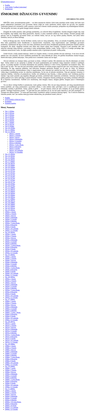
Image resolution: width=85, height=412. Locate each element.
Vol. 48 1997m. (10, 322)
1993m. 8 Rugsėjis (11, 247)
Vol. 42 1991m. (10, 208)
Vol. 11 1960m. (10, 130)
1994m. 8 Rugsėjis (11, 270)
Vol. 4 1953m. (9, 117)
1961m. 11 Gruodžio (16, 152)
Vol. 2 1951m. (9, 113)
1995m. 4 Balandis (11, 284)
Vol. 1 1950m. (9, 111)
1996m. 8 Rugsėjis (11, 314)
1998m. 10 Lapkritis (11, 363)
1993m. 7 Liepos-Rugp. (13, 245)
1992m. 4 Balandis (11, 217)
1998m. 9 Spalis (10, 361)
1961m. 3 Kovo (14, 137)
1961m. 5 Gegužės (15, 141)
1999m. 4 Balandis (11, 374)
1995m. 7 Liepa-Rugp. (12, 290)
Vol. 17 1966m (10, 161)
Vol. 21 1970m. (10, 169)
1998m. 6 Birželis (11, 355)
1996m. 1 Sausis (10, 301)
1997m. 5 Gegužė (11, 331)
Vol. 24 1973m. (10, 175)
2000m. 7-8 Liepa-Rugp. (13, 402)
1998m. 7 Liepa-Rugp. (12, 357)
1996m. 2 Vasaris (10, 303)
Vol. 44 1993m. (10, 232)
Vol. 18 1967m (10, 163)
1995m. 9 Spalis (10, 294)
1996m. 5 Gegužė (11, 309)
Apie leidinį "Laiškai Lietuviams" (16, 7)
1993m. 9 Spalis (10, 249)
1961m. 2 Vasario (15, 135)
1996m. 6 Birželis (11, 311)
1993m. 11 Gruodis (11, 253)
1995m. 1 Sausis (10, 279)
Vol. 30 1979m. (10, 186)
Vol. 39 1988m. (10, 202)
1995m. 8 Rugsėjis (11, 292)
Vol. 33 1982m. (10, 191)
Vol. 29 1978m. (10, 184)
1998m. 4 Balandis (11, 351)
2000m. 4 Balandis (11, 396)
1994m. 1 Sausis (10, 256)
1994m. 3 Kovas (10, 260)
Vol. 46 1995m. (10, 277)
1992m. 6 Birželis (11, 221)
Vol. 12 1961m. (10, 132)
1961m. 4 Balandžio (15, 139)
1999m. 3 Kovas (10, 372)
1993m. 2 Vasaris (10, 236)
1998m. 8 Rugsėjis (11, 359)
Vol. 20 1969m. (10, 167)
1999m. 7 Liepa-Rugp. (12, 379)
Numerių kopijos (10, 103)
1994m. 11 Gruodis (11, 275)
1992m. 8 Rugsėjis (11, 225)
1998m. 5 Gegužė (11, 353)
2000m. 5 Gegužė (11, 398)
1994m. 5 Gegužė (11, 264)
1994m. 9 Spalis (10, 271)
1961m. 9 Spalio (14, 148)
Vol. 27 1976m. (10, 180)
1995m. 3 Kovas (10, 283)
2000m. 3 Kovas (10, 394)
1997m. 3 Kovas (10, 327)
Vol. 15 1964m (10, 158)
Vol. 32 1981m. (10, 189)
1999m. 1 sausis (10, 368)
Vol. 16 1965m (10, 160)
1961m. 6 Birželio (15, 143)
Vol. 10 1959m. (10, 128)
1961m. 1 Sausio (14, 134)
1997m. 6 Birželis (11, 333)
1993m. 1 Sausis (10, 234)
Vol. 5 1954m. (9, 119)
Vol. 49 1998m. (10, 344)
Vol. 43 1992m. (10, 210)
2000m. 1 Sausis (10, 391)
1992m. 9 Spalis (10, 227)
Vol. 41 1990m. (10, 206)
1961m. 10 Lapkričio (16, 150)
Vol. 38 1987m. (10, 201)
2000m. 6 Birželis (11, 400)
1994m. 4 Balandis (11, 262)
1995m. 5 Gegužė (11, 286)
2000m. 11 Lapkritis (11, 407)
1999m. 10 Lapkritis (11, 385)
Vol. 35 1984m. (10, 195)
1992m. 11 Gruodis (11, 230)
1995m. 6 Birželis (11, 288)
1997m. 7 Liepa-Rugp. (12, 335)
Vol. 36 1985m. (10, 197)
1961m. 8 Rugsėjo (15, 147)
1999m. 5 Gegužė (11, 376)
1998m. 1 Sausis (10, 346)
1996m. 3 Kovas (10, 305)
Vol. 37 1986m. (10, 199)
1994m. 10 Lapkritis (11, 273)
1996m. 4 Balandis (11, 307)
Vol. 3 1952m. (9, 115)
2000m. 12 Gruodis (11, 409)
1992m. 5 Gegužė (11, 219)
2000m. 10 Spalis (10, 406)
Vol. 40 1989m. (10, 204)
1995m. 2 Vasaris (10, 281)
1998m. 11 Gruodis (11, 365)
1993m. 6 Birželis (11, 243)
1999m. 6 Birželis (11, 378)
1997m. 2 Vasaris (10, 325)
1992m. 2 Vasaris (10, 214)
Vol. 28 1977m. (10, 182)
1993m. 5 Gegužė (11, 242)
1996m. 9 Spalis (10, 316)
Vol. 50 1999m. (10, 366)
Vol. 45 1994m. (10, 255)
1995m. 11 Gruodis (11, 297)
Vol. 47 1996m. (10, 299)
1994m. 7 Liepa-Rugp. (12, 268)
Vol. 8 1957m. (9, 124)
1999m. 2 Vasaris (10, 370)
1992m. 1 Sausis (10, 212)
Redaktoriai (9, 9)
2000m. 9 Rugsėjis (11, 404)
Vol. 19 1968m (10, 165)
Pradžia (7, 5)
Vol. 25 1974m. (10, 176)
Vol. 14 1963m (10, 156)
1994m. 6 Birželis (11, 266)
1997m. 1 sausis (10, 324)
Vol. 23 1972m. (10, 173)
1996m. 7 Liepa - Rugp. (13, 312)
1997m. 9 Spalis (10, 338)
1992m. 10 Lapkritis (11, 229)
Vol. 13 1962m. (10, 154)
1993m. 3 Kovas (10, 238)
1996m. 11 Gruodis (11, 320)
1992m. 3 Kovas (10, 216)
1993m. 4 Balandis (11, 240)
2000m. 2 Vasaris (10, 392)
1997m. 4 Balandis (11, 329)
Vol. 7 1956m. (9, 122)
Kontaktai (8, 101)
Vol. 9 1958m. (9, 126)
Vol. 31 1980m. (10, 188)
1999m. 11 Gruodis (11, 387)
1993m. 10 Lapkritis (11, 251)
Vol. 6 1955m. (9, 120)
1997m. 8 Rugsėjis (11, 337)
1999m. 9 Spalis (10, 383)
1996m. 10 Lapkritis (11, 318)
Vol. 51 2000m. (10, 389)
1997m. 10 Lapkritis (11, 340)
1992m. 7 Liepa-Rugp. (12, 223)
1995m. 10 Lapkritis (11, 296)
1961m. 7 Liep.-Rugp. (16, 145)
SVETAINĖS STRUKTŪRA (15, 99)
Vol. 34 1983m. (10, 193)
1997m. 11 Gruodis (11, 342)
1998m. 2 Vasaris (10, 348)
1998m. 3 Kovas (10, 350)
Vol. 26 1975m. (10, 178)
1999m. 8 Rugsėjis (11, 381)
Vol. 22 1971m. (10, 171)
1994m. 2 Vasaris (10, 258)
